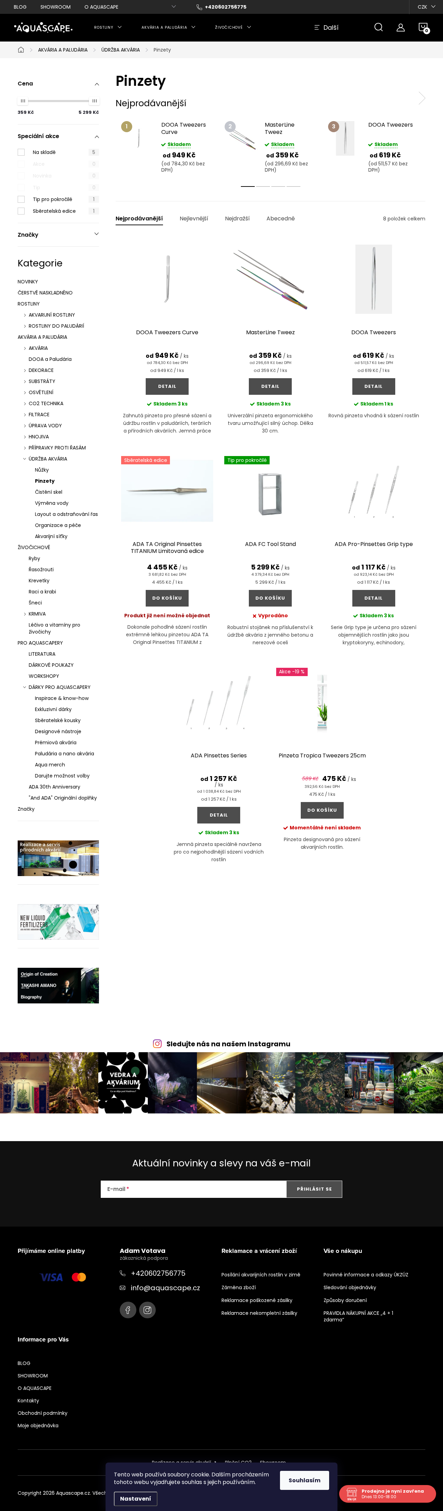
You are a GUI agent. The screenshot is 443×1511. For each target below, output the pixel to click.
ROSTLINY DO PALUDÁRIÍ (56, 325)
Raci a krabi (42, 591)
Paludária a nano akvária (64, 753)
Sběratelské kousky (58, 720)
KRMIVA (37, 613)
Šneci (35, 602)
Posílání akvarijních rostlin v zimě (261, 1274)
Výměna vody (52, 503)
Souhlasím (304, 1480)
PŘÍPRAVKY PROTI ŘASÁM (57, 447)
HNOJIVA (39, 436)
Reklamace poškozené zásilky (257, 1300)
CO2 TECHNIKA (46, 403)
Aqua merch (50, 764)
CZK (422, 6)
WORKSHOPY (44, 676)
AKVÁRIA (38, 348)
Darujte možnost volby (62, 775)
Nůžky (42, 469)
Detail (167, 386)
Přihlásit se (314, 1189)
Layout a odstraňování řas (66, 514)
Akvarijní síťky (51, 536)
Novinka (64, 175)
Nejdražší (237, 218)
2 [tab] (263, 186)
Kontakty (28, 1400)
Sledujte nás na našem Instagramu (228, 1044)
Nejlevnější (194, 218)
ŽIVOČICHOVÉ (34, 547)
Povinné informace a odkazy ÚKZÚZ (366, 1274)
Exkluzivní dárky (53, 709)
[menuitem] (108, 28)
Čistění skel (48, 492)
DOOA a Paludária (50, 359)
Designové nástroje (58, 731)
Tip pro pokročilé (63, 199)
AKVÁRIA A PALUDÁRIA (42, 337)
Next (421, 98)
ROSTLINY (29, 303)
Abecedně (280, 218)
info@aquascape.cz (165, 1288)
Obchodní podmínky (42, 1413)
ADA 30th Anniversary (54, 786)
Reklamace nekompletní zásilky (259, 1313)
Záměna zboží (239, 1287)
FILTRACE (39, 414)
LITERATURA (42, 653)
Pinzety (45, 480)
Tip (64, 187)
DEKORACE (41, 370)
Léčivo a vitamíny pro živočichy (54, 628)
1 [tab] (248, 186)
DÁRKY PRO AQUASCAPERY (60, 687)
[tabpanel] (167, 147)
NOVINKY (28, 281)
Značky (26, 808)
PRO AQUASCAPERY (40, 642)
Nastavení (135, 1499)
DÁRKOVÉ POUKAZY (51, 665)
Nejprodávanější (139, 218)
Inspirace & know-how (62, 698)
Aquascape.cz (128, 1310)
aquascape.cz (147, 1310)
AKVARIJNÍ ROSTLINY (52, 314)
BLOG (20, 6)
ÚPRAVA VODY (45, 425)
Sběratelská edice (63, 211)
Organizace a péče (58, 525)
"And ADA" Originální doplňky (63, 797)
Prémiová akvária (55, 742)
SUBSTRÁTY (42, 381)
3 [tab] (278, 186)
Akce (64, 164)
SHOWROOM (55, 6)
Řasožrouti (41, 569)
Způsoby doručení (345, 1300)
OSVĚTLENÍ (41, 392)
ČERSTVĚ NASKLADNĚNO (45, 292)
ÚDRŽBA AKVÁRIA (48, 458)
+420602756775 (158, 1273)
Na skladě (64, 152)
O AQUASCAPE (101, 6)
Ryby (34, 558)
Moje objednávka (38, 1425)
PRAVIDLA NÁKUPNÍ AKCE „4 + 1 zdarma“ (358, 1316)
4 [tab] (293, 186)
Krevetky (39, 580)
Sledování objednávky (350, 1287)
